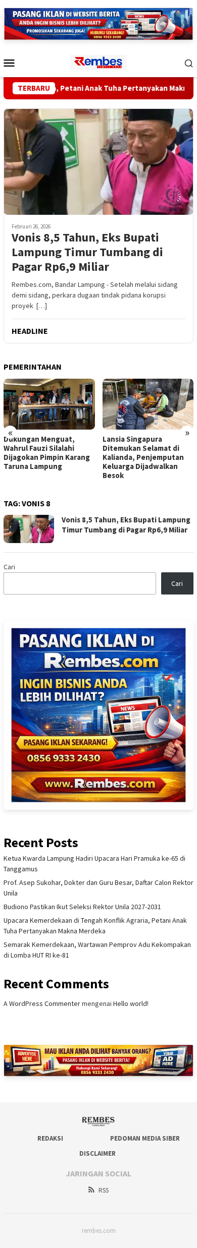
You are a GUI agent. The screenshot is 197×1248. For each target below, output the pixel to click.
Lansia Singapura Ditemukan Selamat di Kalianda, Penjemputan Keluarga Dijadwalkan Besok (143, 457)
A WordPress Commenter (42, 1003)
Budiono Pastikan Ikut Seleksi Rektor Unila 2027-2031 (82, 906)
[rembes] (98, 62)
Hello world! (131, 1003)
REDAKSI (50, 1138)
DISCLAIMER (97, 1153)
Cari (9, 566)
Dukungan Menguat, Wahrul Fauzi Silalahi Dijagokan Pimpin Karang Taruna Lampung (47, 453)
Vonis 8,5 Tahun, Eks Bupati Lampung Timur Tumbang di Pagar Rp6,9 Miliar (87, 252)
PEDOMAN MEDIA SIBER (145, 1138)
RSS (103, 1190)
